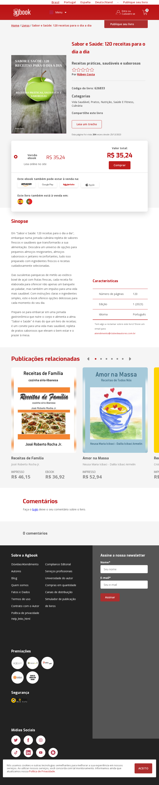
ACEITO (143, 768)
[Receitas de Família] (43, 410)
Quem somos (20, 585)
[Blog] (53, 752)
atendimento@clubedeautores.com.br (115, 333)
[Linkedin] (28, 752)
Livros (25, 25)
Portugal (70, 2)
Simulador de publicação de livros (60, 602)
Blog (14, 578)
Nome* (105, 562)
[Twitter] (16, 740)
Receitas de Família (27, 458)
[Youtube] (40, 752)
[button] (88, 359)
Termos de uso (20, 599)
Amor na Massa (96, 458)
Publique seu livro (135, 2)
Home (15, 25)
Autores (16, 571)
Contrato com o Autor (25, 606)
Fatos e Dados (20, 592)
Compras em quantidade (60, 585)
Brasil (55, 2)
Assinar (110, 597)
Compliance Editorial (58, 564)
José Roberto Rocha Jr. (25, 464)
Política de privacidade (25, 613)
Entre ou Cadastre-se (128, 12)
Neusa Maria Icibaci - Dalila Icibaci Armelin (109, 464)
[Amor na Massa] (115, 410)
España (85, 2)
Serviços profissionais (58, 571)
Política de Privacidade (42, 771)
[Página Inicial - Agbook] (22, 13)
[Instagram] (40, 740)
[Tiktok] (16, 752)
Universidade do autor (59, 578)
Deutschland (104, 2)
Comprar (120, 165)
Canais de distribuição (59, 592)
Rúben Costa (86, 74)
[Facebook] (28, 740)
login (35, 509)
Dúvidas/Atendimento (25, 564)
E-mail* (105, 577)
